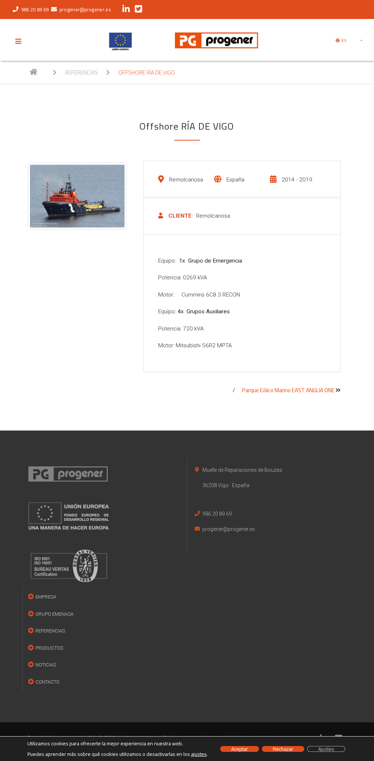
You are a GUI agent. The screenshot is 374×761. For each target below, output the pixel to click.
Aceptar (239, 749)
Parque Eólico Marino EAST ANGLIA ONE (289, 390)
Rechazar (283, 749)
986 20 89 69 (35, 9)
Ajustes (326, 749)
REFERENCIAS (82, 72)
